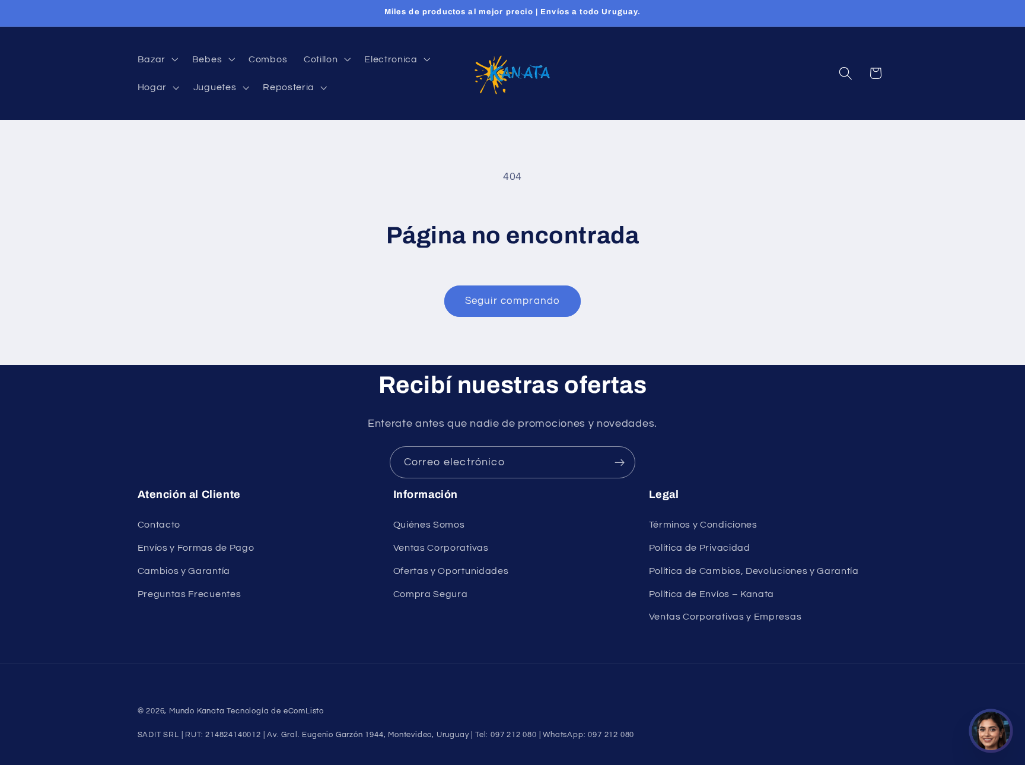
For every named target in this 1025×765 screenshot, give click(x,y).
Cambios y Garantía (184, 571)
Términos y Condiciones (703, 524)
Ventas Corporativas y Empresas (725, 617)
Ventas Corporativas (441, 548)
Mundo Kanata (197, 711)
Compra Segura (430, 594)
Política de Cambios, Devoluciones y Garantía (754, 571)
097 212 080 (611, 735)
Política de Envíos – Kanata (712, 594)
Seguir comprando (512, 301)
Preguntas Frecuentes (189, 594)
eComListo (304, 711)
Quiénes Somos (429, 524)
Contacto (159, 524)
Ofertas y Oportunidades (451, 571)
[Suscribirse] (619, 462)
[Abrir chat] (991, 731)
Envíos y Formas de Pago (196, 548)
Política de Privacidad (699, 548)
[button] (156, 59)
